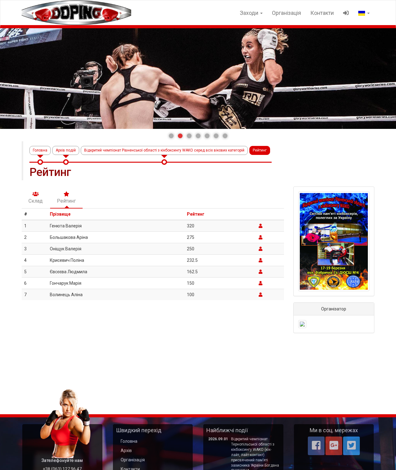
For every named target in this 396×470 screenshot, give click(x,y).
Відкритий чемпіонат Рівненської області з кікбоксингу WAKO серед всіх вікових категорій (164, 150)
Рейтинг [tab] (66, 201)
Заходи (250, 13)
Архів (126, 450)
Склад (35, 201)
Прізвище (60, 214)
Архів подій (66, 150)
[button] (171, 136)
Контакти (322, 13)
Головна (40, 150)
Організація (286, 13)
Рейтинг (195, 214)
